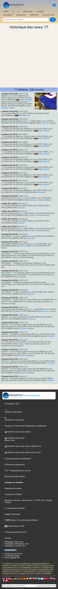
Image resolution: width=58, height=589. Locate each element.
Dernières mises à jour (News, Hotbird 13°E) (24, 446)
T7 (9, 96)
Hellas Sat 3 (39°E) (9, 204)
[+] (13, 12)
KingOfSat (48, 586)
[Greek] (39, 579)
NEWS (5, 12)
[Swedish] (15, 579)
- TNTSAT (37, 500)
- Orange (48, 500)
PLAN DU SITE (48, 15)
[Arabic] (45, 579)
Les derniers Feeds (12, 556)
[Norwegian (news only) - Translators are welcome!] (18, 579)
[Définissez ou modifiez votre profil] (54, 5)
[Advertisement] (29, 58)
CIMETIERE (34, 15)
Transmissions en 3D (15, 526)
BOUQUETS (8, 15)
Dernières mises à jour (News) (19, 432)
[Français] (6, 579)
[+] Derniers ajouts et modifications (18, 459)
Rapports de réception (13, 488)
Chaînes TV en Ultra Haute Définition (23, 520)
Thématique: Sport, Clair (14, 542)
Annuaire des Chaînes (13, 494)
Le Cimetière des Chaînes (15, 508)
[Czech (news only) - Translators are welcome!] (33, 579)
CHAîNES (40, 12)
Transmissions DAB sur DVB (15, 532)
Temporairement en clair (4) (20, 471)
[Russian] (51, 579)
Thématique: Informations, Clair (17, 544)
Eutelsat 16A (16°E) (10, 94)
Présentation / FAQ (12, 404)
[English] (3, 579)
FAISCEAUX (21, 15)
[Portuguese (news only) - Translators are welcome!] (21, 579)
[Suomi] (42, 579)
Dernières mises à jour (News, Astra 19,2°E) (24, 452)
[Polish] (30, 579)
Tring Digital (5, 236)
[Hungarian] (6, 580)
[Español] (24, 579)
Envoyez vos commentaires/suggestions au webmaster (26, 426)
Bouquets (8, 500)
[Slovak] (36, 579)
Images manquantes (12, 514)
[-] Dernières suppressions (15, 465)
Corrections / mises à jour (14, 420)
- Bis (42, 500)
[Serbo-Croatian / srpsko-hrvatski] (54, 579)
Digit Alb (4, 96)
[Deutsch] (12, 579)
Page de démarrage (31, 396)
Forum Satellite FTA (12, 558)
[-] (18, 12)
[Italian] (27, 579)
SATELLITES (28, 12)
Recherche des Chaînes (15, 477)
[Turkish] (48, 579)
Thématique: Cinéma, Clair (15, 546)
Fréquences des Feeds (13, 554)
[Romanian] (3, 580)
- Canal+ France (26, 500)
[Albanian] (9, 580)
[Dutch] (9, 579)
